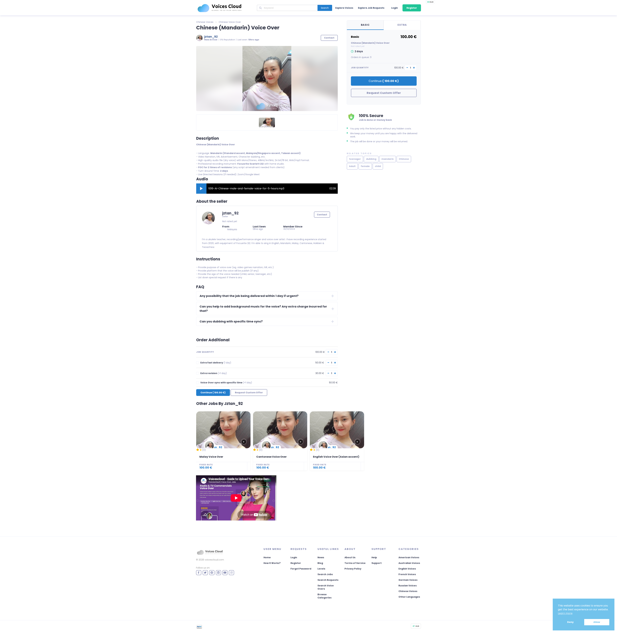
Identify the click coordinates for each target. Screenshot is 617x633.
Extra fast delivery (215, 362)
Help (374, 557)
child (378, 166)
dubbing (371, 159)
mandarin (387, 159)
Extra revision (213, 373)
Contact (322, 214)
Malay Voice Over (211, 457)
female (365, 166)
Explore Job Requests (371, 7)
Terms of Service (355, 563)
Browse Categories (324, 596)
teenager (355, 159)
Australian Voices (409, 563)
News (320, 557)
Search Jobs (325, 574)
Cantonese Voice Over (271, 457)
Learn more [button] (565, 613)
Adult (352, 166)
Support (376, 563)
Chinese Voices (204, 22)
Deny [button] (570, 622)
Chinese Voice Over (230, 22)
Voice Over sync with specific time (226, 382)
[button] (201, 188)
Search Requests (327, 580)
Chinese (404, 159)
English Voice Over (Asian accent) (336, 457)
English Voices (407, 568)
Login (394, 7)
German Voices (407, 580)
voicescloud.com (214, 559)
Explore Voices (344, 7)
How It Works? (272, 563)
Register (412, 7)
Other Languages (409, 596)
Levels (321, 568)
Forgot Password (301, 568)
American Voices (408, 557)
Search (325, 7)
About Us (349, 557)
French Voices (407, 574)
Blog (320, 563)
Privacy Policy (352, 568)
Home (267, 557)
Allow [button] (596, 622)
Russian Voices (407, 585)
